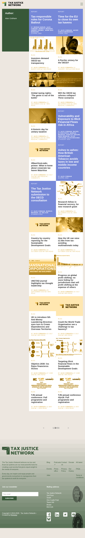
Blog (48, 462)
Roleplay (14, 515)
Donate (71, 462)
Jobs (48, 475)
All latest (79, 462)
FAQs (78, 469)
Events (49, 469)
